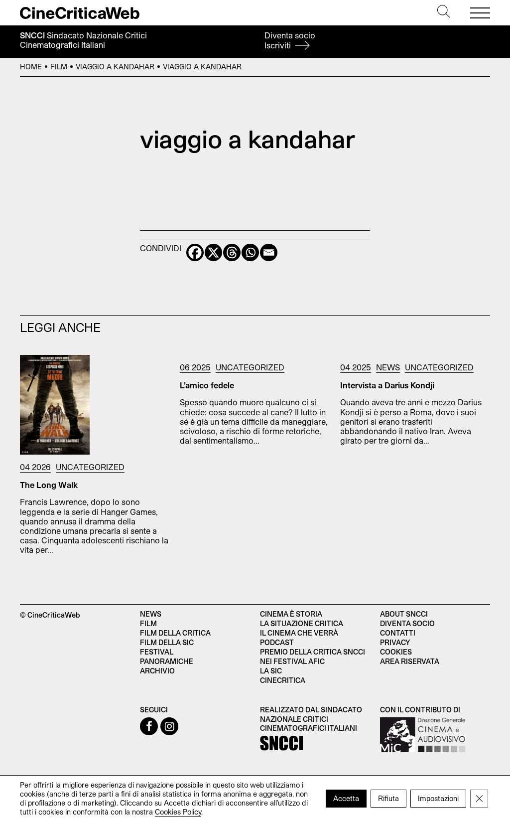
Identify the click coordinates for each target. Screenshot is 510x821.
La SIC (271, 670)
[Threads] (232, 252)
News (388, 367)
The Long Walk (49, 485)
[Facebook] (195, 252)
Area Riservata (409, 661)
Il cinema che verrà (299, 633)
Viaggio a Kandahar (115, 66)
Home (31, 66)
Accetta (346, 798)
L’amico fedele (207, 385)
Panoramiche (166, 661)
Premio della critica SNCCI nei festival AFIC (312, 656)
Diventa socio (289, 40)
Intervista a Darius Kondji (387, 385)
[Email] (268, 252)
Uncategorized (90, 467)
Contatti (397, 633)
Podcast (277, 642)
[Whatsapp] (250, 252)
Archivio (157, 670)
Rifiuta (388, 798)
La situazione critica (301, 623)
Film (58, 66)
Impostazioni (438, 798)
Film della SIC (167, 642)
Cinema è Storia (291, 614)
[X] (213, 252)
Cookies (396, 652)
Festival (156, 652)
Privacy (395, 642)
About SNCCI (404, 614)
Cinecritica (282, 680)
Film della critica (175, 633)
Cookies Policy (178, 811)
